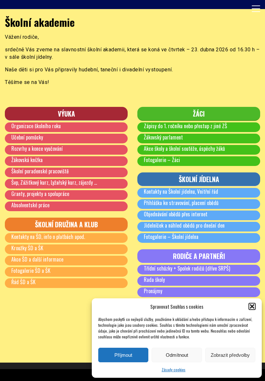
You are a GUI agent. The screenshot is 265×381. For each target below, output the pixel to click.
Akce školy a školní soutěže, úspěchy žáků (184, 148)
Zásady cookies (174, 369)
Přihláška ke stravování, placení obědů (181, 203)
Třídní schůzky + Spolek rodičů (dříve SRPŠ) (187, 268)
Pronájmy (153, 291)
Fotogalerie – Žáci (162, 160)
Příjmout (123, 355)
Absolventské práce (30, 205)
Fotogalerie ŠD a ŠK (30, 270)
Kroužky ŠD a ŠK (27, 248)
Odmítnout (177, 355)
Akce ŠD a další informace (37, 259)
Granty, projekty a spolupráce (40, 194)
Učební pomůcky (27, 137)
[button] (252, 306)
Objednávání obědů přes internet (175, 214)
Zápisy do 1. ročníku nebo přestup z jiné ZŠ (185, 126)
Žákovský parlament (163, 137)
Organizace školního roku (36, 126)
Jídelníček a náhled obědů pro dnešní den (184, 225)
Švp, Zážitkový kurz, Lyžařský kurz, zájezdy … (54, 182)
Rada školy (154, 279)
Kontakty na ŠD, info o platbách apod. (48, 237)
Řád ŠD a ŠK (23, 282)
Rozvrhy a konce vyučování (37, 148)
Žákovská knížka (27, 160)
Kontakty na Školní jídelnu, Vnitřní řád (181, 191)
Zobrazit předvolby (230, 355)
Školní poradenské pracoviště (40, 171)
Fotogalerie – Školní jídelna (171, 237)
